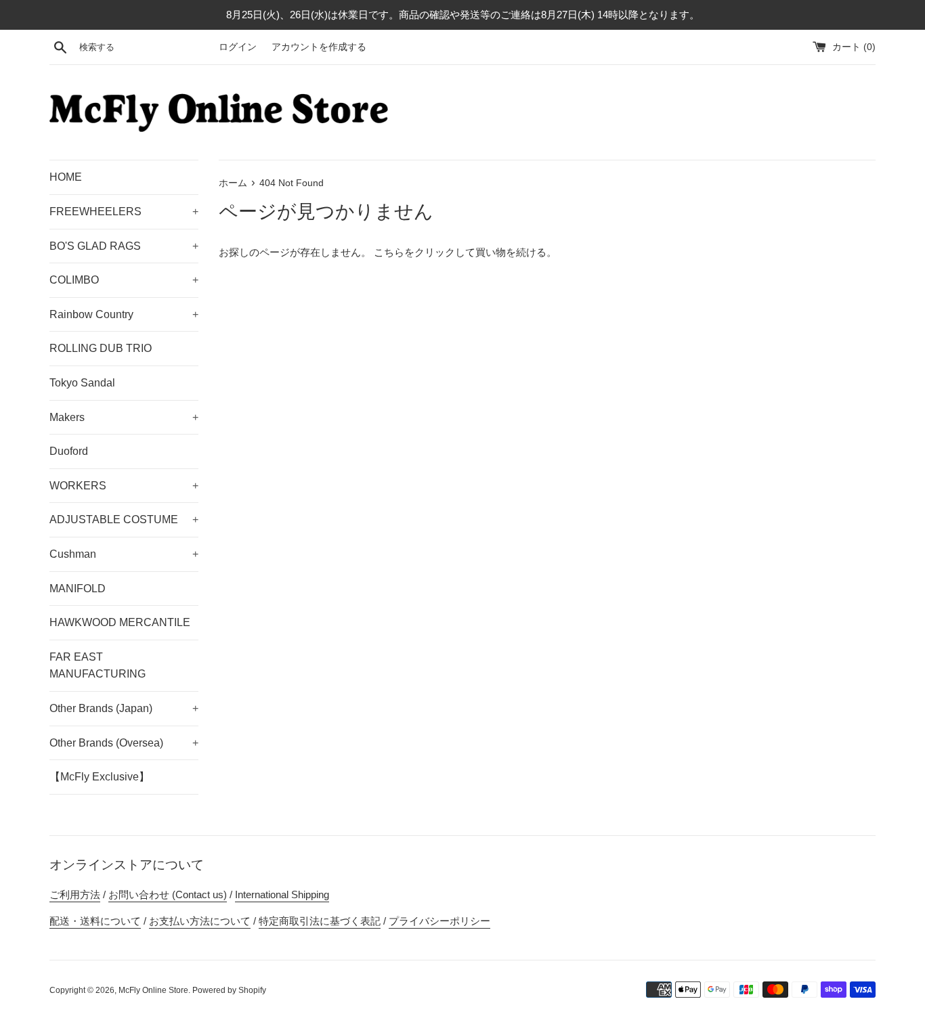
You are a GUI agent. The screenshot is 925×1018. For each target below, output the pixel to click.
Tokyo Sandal (82, 383)
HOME (65, 177)
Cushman (123, 554)
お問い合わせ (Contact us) (167, 894)
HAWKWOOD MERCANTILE (119, 622)
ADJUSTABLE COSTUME (123, 519)
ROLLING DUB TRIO (100, 348)
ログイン (238, 47)
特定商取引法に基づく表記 (320, 921)
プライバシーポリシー (439, 921)
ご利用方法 (74, 894)
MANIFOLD (77, 588)
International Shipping (282, 894)
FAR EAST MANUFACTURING (97, 665)
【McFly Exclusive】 (99, 776)
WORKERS (123, 485)
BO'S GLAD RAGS (123, 246)
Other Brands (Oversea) (123, 743)
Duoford (68, 451)
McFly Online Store (153, 990)
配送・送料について (95, 921)
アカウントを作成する (319, 47)
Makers (123, 417)
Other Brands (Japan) (123, 708)
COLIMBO (123, 280)
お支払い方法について (200, 921)
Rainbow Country (123, 314)
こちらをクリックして (424, 252)
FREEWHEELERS (123, 211)
